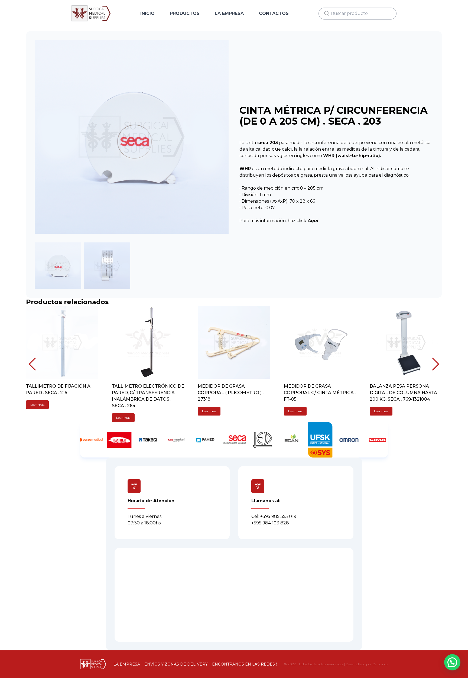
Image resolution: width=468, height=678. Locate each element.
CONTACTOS (274, 13)
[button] (32, 364)
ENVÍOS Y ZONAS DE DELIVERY (176, 664)
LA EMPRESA (229, 13)
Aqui (312, 220)
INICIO (147, 13)
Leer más (37, 405)
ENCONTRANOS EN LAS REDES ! (244, 664)
